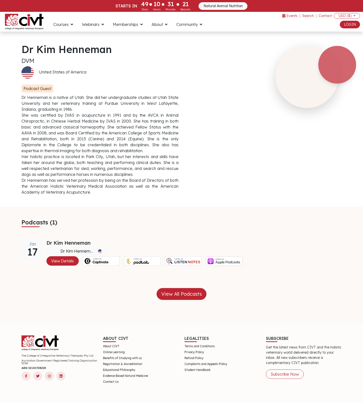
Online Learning (114, 352)
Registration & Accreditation (122, 364)
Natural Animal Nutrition (223, 6)
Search (308, 16)
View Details (62, 260)
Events (291, 16)
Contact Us (111, 382)
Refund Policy (193, 358)
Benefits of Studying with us (122, 358)
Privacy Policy (194, 352)
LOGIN (350, 24)
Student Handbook (197, 370)
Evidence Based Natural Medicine (125, 376)
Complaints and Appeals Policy (205, 364)
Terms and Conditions (199, 346)
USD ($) (345, 16)
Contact (325, 16)
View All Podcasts (181, 294)
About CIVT (111, 346)
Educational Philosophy (119, 370)
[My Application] (24, 22)
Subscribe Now (285, 374)
